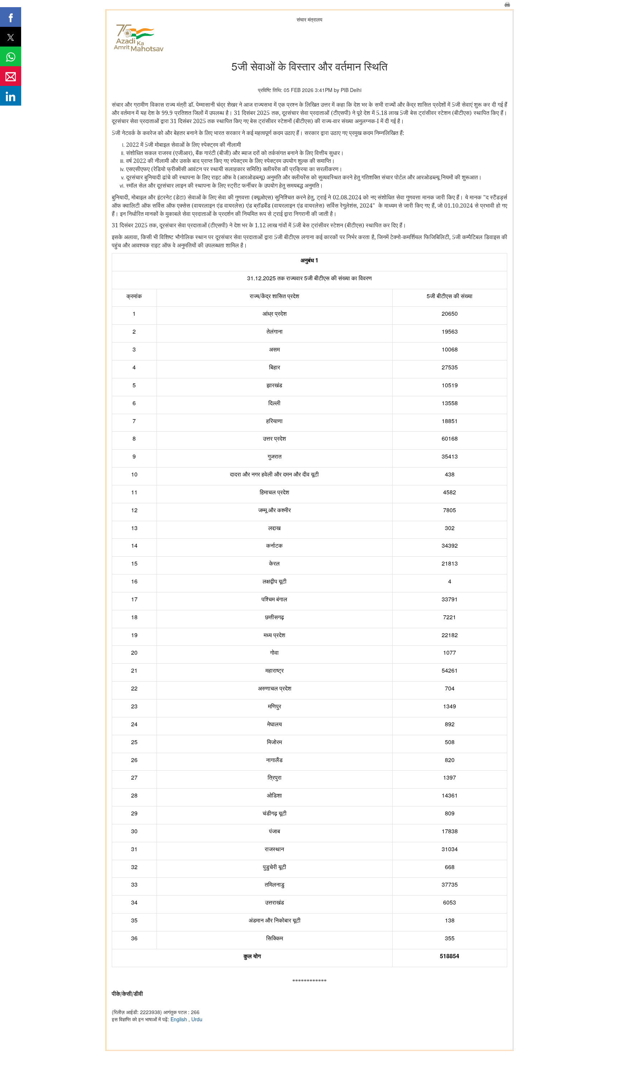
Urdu (196, 1019)
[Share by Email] (10, 76)
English (179, 1019)
